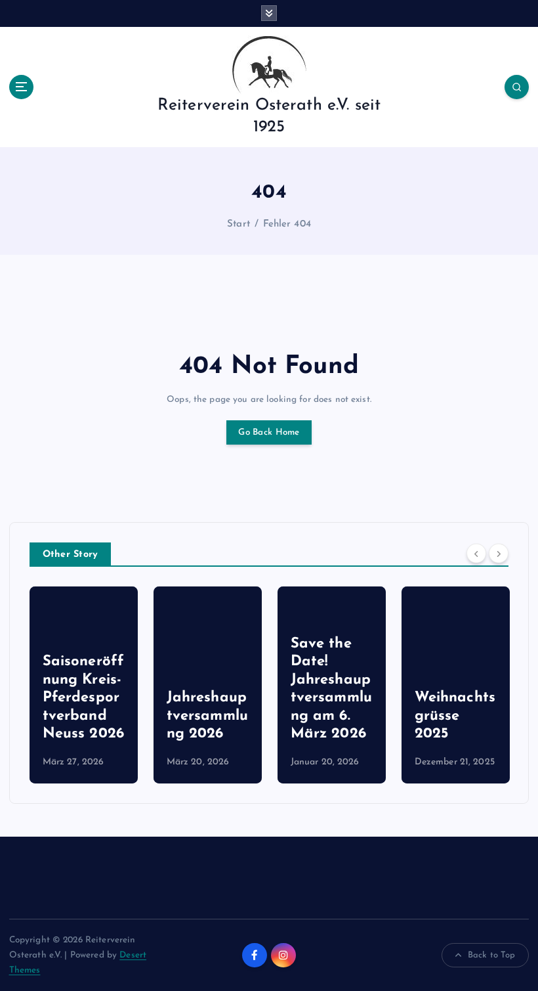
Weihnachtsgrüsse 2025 (455, 715)
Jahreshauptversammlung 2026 (207, 715)
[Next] (498, 553)
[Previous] (476, 553)
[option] (84, 684)
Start (238, 224)
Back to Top (492, 955)
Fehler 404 (287, 224)
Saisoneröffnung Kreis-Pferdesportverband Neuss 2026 (84, 697)
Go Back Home (268, 432)
